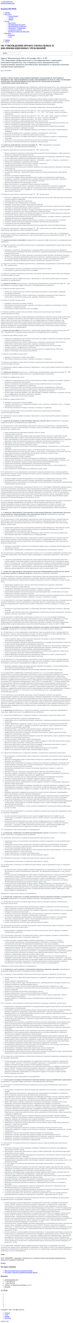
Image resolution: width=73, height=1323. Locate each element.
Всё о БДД (8, 14)
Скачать (10, 18)
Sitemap (7, 1316)
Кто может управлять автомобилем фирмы (18, 1272)
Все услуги (12, 23)
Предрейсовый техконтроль (17, 26)
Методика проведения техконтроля (16, 1271)
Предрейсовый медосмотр (16, 24)
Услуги (7, 21)
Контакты (8, 33)
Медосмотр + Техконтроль (16, 28)
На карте (7, 1287)
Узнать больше (13, 16)
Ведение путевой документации (18, 31)
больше (3, 1263)
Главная (7, 12)
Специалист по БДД (14, 30)
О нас (10, 37)
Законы (10, 19)
